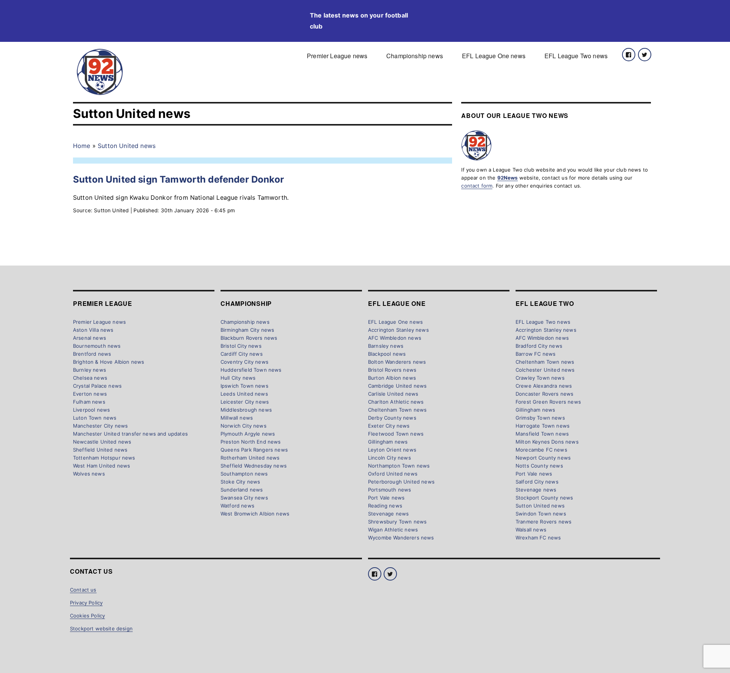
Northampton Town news (399, 466)
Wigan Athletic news (393, 530)
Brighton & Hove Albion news (108, 362)
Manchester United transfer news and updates (130, 434)
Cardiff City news (242, 354)
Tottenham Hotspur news (104, 458)
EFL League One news (493, 55)
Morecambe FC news (541, 450)
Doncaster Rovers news (544, 394)
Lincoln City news (389, 458)
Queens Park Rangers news (254, 450)
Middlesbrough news (246, 410)
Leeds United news (244, 394)
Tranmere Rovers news (543, 522)
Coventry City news (244, 362)
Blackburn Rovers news (249, 338)
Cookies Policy (87, 616)
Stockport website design (101, 628)
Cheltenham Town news (397, 410)
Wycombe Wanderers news (401, 538)
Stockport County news (544, 498)
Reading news (385, 506)
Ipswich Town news (244, 386)
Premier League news (337, 55)
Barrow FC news (535, 354)
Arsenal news (89, 338)
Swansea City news (244, 498)
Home (81, 146)
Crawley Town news (540, 378)
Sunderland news (242, 490)
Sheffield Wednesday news (254, 466)
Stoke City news (240, 482)
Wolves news (89, 474)
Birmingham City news (247, 330)
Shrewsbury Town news (397, 522)
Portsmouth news (389, 490)
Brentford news (92, 354)
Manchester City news (100, 426)
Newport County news (543, 458)
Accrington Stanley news (398, 330)
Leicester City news (245, 402)
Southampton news (244, 474)
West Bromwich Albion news (255, 514)
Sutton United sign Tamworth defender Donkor (178, 179)
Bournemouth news (97, 346)
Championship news (414, 55)
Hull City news (238, 378)
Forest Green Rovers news (548, 402)
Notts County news (539, 466)
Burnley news (89, 370)
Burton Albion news (392, 378)
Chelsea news (90, 378)
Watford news (237, 506)
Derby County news (392, 418)
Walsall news (531, 530)
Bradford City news (539, 346)
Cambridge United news (397, 386)
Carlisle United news (393, 394)
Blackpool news (387, 354)
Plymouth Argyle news (248, 434)
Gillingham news (388, 442)
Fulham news (89, 402)
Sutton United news (127, 146)
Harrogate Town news (543, 426)
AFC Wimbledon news (394, 338)
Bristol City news (241, 346)
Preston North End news (251, 442)
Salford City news (537, 482)
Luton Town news (94, 418)
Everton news (90, 394)
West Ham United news (101, 466)
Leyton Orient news (392, 450)
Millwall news (237, 418)
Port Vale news (386, 498)
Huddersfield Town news (251, 370)
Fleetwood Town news (396, 434)
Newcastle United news (102, 442)
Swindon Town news (541, 514)
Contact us (83, 590)
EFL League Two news (576, 55)
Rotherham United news (250, 458)
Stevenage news (388, 514)
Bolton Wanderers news (397, 362)
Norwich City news (244, 426)
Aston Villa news (93, 330)
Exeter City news (389, 426)
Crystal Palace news (97, 386)
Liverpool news (91, 410)
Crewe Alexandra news (544, 386)
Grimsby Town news (540, 418)
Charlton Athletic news (396, 402)
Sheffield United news (100, 450)
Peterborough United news (401, 482)
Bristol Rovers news (392, 370)
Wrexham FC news (538, 538)
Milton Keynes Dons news (547, 442)
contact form (476, 186)
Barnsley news (385, 346)
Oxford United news (392, 474)
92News (507, 178)
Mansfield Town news (542, 434)
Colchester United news (545, 370)
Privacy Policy (86, 603)
